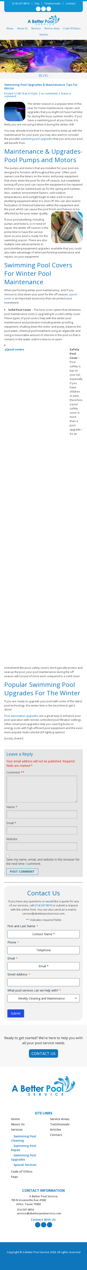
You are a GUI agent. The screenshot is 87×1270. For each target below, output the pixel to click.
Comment (15, 772)
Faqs (14, 1177)
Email (11, 823)
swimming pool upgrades (37, 139)
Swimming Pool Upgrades (23, 1157)
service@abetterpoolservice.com (39, 1213)
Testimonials (52, 3)
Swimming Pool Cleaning (23, 1138)
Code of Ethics (71, 28)
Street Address (18, 974)
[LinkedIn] (43, 9)
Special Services (25, 1165)
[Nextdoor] (48, 9)
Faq (37, 3)
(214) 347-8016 (21, 3)
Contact (70, 3)
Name (11, 807)
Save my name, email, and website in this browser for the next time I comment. (43, 861)
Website (11, 839)
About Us (22, 28)
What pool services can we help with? (34, 990)
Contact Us (43, 1053)
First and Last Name (22, 926)
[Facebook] (38, 9)
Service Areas (52, 28)
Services (36, 28)
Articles (43, 34)
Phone (13, 942)
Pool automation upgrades (21, 716)
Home (10, 28)
